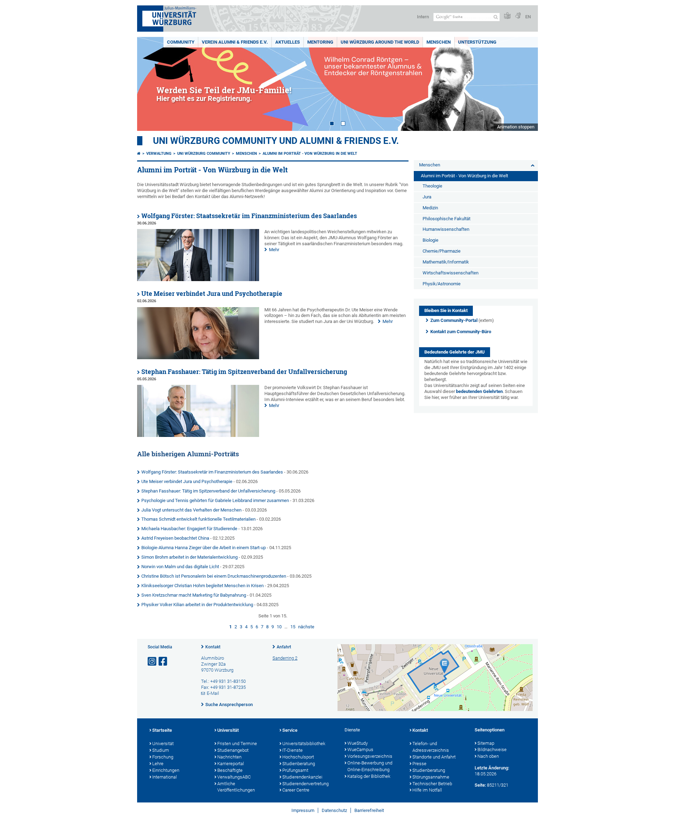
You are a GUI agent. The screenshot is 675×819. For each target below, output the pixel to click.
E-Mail (213, 693)
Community (180, 42)
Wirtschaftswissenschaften (450, 272)
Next (525, 84)
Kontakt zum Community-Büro (460, 331)
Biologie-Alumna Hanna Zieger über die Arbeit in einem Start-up (203, 547)
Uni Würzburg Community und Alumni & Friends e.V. (276, 140)
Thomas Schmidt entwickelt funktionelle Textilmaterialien (198, 519)
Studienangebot (233, 750)
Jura (427, 196)
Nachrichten (229, 757)
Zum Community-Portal (453, 320)
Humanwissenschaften (446, 229)
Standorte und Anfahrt (434, 757)
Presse (419, 763)
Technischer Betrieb (432, 783)
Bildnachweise (492, 749)
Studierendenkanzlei (302, 777)
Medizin (430, 207)
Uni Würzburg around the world (380, 42)
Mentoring (320, 42)
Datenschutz (334, 810)
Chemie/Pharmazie (442, 251)
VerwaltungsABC (234, 777)
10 (279, 626)
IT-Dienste (292, 750)
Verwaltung (159, 153)
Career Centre (295, 790)
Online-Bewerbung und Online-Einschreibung (369, 766)
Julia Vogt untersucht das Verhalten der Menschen (191, 510)
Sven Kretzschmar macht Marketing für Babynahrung (193, 595)
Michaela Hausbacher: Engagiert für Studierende (189, 528)
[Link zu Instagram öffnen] (153, 661)
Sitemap (485, 743)
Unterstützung (477, 42)
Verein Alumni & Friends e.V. (235, 42)
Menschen (438, 42)
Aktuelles (287, 42)
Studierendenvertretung (305, 783)
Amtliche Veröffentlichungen (236, 787)
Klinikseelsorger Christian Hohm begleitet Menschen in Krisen (202, 585)
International (164, 777)
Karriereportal (230, 763)
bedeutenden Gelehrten (479, 391)
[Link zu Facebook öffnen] (163, 661)
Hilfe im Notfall (427, 790)
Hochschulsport (298, 757)
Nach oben (488, 756)
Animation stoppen (515, 126)
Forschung (162, 757)
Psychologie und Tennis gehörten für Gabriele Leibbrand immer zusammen (215, 500)
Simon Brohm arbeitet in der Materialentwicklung (189, 557)
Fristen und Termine (237, 743)
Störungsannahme (430, 777)
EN (528, 16)
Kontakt (212, 647)
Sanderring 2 (284, 658)
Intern (423, 16)
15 (292, 626)
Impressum (302, 810)
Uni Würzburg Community (203, 153)
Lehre (157, 763)
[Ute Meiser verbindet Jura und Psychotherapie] (198, 357)
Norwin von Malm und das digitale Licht (180, 566)
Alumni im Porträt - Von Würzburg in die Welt (310, 153)
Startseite (162, 730)
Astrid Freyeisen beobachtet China (175, 538)
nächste (306, 626)
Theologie (432, 186)
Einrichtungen (165, 770)
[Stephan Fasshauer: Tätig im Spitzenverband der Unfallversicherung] (198, 435)
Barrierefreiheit (369, 810)
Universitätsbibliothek (303, 743)
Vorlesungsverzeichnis (369, 756)
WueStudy (357, 743)
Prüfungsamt (295, 770)
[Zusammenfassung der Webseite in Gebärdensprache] (518, 16)
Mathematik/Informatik (446, 262)
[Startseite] (139, 153)
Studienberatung (298, 763)
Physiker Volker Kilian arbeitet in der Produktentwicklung (197, 604)
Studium (160, 750)
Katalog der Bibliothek (368, 776)
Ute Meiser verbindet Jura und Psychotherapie (211, 294)
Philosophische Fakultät (446, 218)
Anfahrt (284, 647)
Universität (163, 743)
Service (289, 730)
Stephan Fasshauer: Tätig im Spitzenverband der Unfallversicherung (244, 372)
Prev (149, 84)
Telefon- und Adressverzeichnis (430, 747)
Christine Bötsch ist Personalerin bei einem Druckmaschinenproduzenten (213, 576)
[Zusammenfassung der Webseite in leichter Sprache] (507, 16)
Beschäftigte (230, 770)
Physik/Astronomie (442, 283)
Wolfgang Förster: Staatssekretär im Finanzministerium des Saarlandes (249, 216)
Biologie (430, 240)
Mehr (274, 249)
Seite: (480, 785)
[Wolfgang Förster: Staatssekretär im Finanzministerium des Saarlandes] (198, 279)
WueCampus (360, 749)
